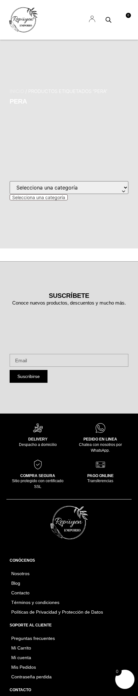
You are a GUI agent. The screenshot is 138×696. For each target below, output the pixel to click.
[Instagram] (78, 547)
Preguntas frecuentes (33, 638)
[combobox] (39, 197)
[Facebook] (60, 547)
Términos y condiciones (35, 602)
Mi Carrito (21, 647)
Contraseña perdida (31, 676)
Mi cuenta (21, 657)
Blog (15, 583)
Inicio (17, 91)
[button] (73, 20)
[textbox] (38, 197)
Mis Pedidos (23, 667)
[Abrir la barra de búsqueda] (108, 19)
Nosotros (20, 573)
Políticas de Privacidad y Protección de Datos (57, 612)
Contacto (20, 592)
